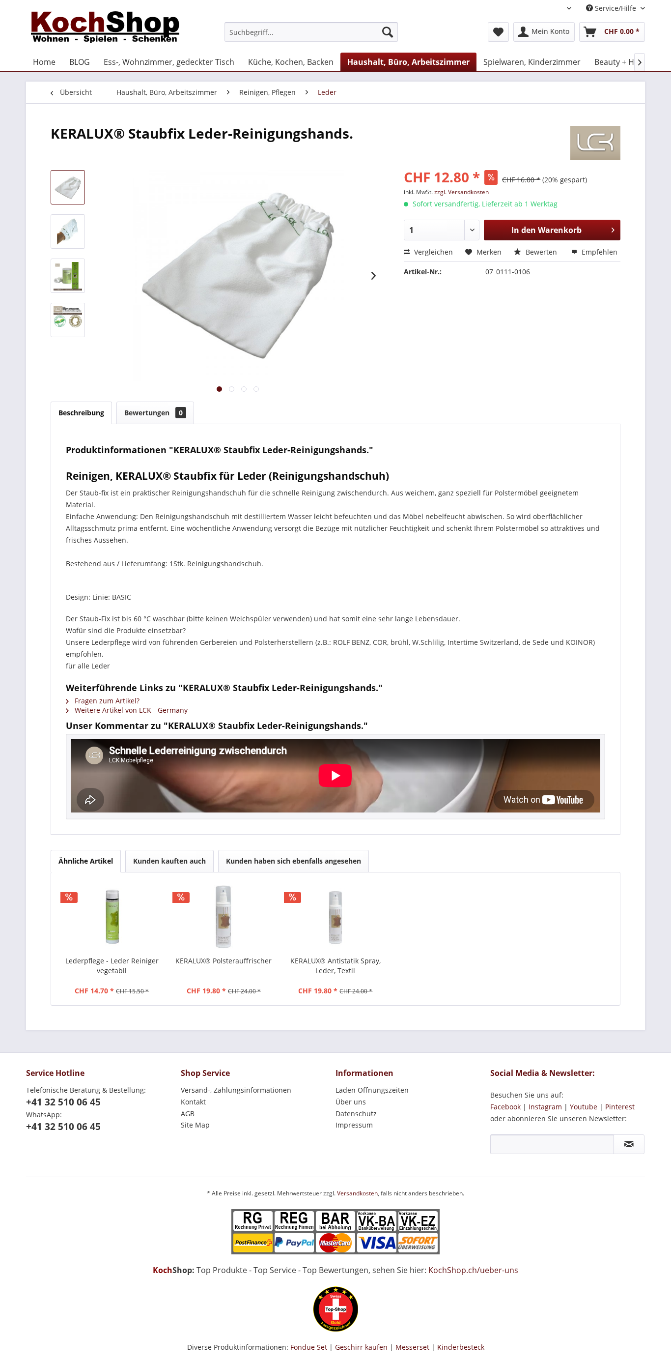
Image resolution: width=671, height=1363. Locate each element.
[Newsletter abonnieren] (629, 1144)
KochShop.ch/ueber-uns (473, 1270)
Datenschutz (356, 1113)
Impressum (354, 1125)
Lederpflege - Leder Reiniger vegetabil (112, 965)
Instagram (545, 1106)
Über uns (351, 1101)
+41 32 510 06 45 (63, 1102)
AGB (188, 1113)
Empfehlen (598, 252)
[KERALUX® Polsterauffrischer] (224, 916)
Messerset (412, 1347)
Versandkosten (357, 1193)
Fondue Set (308, 1347)
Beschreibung (81, 412)
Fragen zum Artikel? (106, 700)
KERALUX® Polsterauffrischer (223, 960)
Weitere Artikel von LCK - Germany (130, 710)
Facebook (505, 1106)
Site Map (195, 1125)
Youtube (583, 1106)
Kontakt (193, 1101)
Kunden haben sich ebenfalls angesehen (293, 861)
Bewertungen (153, 412)
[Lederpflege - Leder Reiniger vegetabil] (112, 916)
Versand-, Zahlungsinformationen (236, 1090)
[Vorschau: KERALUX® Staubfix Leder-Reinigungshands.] (68, 187)
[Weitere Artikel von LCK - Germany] (595, 143)
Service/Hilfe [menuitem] (615, 8)
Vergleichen (432, 252)
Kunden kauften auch (169, 861)
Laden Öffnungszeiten (372, 1090)
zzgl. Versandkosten (461, 192)
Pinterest (620, 1106)
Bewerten (541, 252)
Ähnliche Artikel (85, 861)
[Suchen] (387, 32)
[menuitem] (311, 32)
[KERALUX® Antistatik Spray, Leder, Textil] (335, 916)
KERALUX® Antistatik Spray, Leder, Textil (335, 965)
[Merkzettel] (498, 32)
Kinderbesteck (460, 1347)
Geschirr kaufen (361, 1347)
